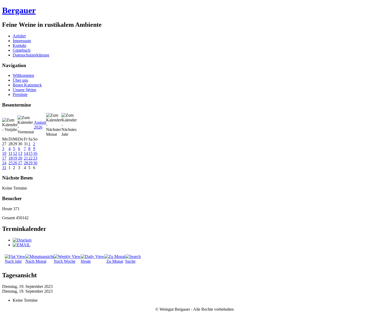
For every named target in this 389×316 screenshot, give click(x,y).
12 (15, 153)
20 (20, 158)
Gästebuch (21, 50)
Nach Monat (35, 261)
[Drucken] (22, 240)
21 (26, 158)
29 (30, 163)
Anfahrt (19, 36)
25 (10, 163)
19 (15, 158)
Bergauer (19, 10)
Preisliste (20, 94)
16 (35, 153)
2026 (38, 127)
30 (35, 163)
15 (30, 153)
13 (20, 153)
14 (26, 153)
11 (10, 153)
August (40, 122)
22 (30, 158)
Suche (130, 261)
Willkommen (23, 75)
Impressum (22, 40)
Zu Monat (114, 261)
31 (4, 167)
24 (4, 163)
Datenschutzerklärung (31, 55)
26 (15, 163)
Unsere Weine (24, 89)
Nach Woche (64, 261)
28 (26, 163)
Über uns (20, 80)
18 (10, 158)
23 (35, 158)
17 (4, 158)
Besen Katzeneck (27, 85)
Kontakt (19, 45)
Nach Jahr (13, 261)
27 (20, 163)
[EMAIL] (21, 245)
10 (4, 153)
